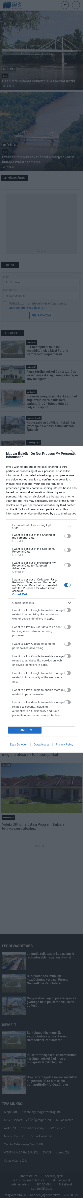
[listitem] (41, 526)
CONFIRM (25, 730)
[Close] (75, 454)
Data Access (41, 744)
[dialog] (41, 599)
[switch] (67, 536)
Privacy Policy (64, 744)
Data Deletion (18, 744)
